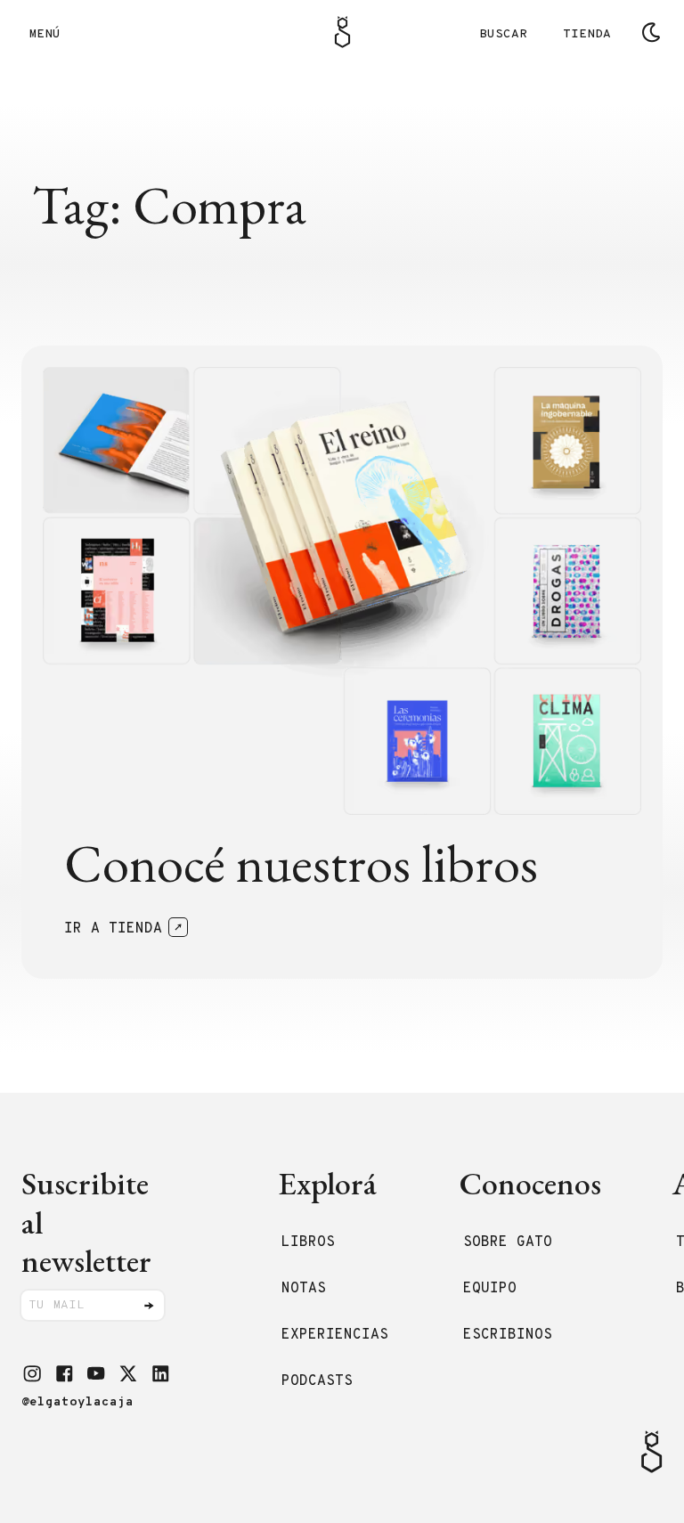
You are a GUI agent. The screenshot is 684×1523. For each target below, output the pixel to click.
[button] (32, 1373)
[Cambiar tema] (651, 32)
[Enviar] (148, 1305)
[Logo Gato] (342, 32)
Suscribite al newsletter (86, 1222)
